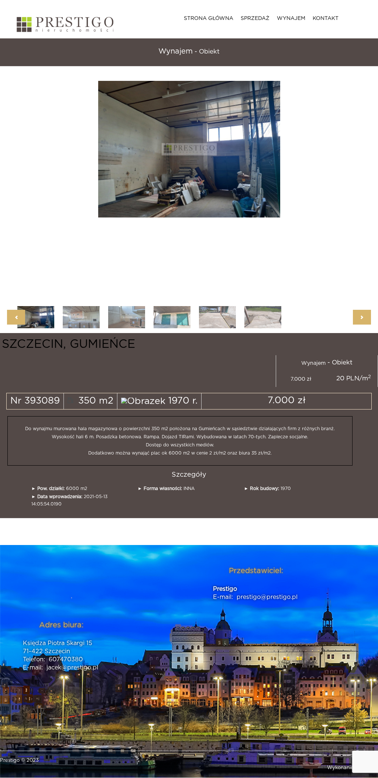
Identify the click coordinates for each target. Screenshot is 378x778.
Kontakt (326, 18)
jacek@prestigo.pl (72, 668)
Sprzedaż (255, 18)
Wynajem (291, 18)
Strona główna (208, 18)
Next (268, 188)
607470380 (66, 659)
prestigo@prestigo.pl (267, 597)
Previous (109, 188)
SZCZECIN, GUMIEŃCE (68, 344)
